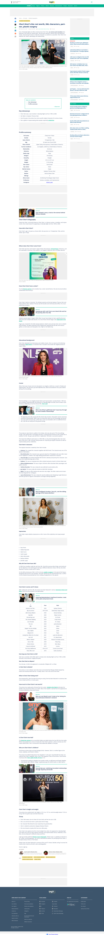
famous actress (27, 289)
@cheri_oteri (49, 182)
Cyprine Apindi (40, 28)
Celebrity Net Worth (52, 687)
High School (28, 344)
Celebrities (72, 131)
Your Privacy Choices (53, 934)
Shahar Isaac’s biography (39, 837)
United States (54, 249)
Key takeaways (32, 102)
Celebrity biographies (33, 18)
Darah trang (37, 859)
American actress (26, 740)
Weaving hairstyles (50, 857)
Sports (75, 5)
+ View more (57, 106)
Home (29, 6)
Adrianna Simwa (46, 28)
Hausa (33, 5)
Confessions (73, 53)
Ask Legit (25, 18)
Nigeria (38, 5)
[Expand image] (66, 40)
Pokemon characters (27, 857)
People (65, 5)
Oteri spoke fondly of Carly (34, 757)
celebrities (51, 120)
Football (72, 74)
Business (52, 5)
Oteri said (44, 403)
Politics (42, 5)
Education (70, 5)
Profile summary (32, 104)
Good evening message (39, 857)
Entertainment (58, 5)
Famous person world (28, 859)
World (47, 5)
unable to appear (48, 572)
